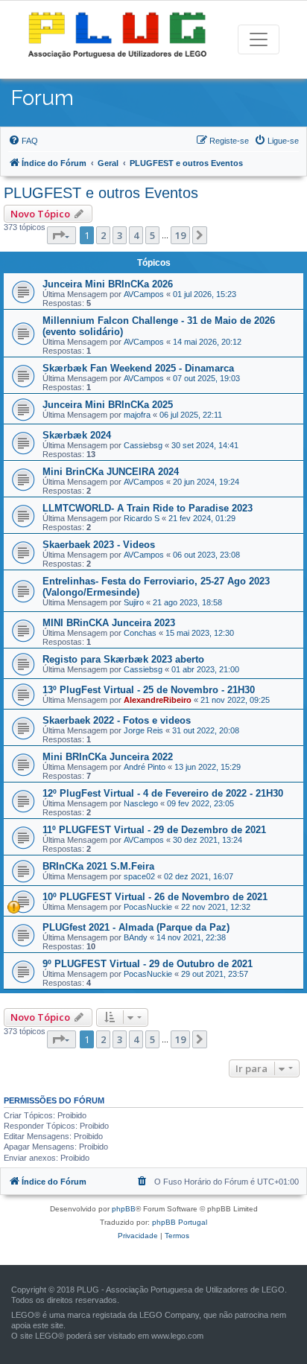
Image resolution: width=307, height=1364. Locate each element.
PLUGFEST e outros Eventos (101, 193)
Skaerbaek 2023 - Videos (98, 544)
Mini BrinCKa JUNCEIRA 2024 (110, 471)
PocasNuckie (148, 906)
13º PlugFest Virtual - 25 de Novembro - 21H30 (148, 689)
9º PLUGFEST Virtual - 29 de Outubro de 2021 (147, 963)
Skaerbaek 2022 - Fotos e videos (116, 720)
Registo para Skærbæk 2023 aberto (123, 659)
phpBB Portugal (179, 1222)
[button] (61, 235)
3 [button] (119, 235)
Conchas (140, 632)
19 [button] (180, 235)
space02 (139, 876)
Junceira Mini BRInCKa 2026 (107, 284)
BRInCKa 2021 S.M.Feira (98, 866)
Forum (42, 98)
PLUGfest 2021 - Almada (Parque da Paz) (136, 927)
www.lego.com (177, 1335)
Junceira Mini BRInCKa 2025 (107, 404)
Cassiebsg (143, 445)
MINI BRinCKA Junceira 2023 (108, 622)
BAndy (136, 937)
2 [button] (103, 235)
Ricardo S (141, 518)
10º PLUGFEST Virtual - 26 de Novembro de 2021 (155, 896)
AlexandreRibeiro (158, 699)
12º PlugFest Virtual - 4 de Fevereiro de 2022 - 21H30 (162, 793)
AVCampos (144, 294)
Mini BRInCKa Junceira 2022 (107, 756)
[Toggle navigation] (258, 39)
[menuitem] (23, 141)
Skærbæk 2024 (76, 435)
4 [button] (136, 235)
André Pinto (144, 766)
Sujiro (134, 602)
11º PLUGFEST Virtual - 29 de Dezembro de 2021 (154, 829)
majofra (137, 414)
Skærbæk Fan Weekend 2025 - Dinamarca (138, 368)
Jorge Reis (143, 730)
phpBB (124, 1209)
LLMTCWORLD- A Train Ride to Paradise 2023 (147, 508)
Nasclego (141, 803)
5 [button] (152, 235)
